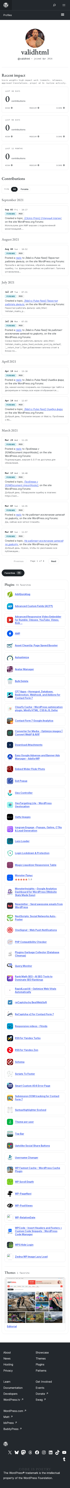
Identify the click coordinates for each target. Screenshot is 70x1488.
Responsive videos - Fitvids (31, 1026)
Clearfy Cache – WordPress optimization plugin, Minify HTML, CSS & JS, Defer (39, 709)
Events (40, 1387)
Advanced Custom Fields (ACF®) (34, 606)
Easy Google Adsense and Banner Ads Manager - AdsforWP (37, 757)
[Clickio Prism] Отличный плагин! (42, 218)
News (7, 1358)
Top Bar (19, 1133)
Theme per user (24, 1121)
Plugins (40, 1364)
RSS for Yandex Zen (26, 1050)
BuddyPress (12, 1429)
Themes (41, 1358)
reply (19, 257)
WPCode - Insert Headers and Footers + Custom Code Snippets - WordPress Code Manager (38, 1231)
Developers (10, 1393)
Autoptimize (22, 657)
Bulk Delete (21, 681)
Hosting (8, 1364)
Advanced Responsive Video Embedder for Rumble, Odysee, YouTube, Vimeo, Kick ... (38, 620)
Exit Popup (21, 780)
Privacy (8, 1370)
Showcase (42, 1352)
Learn (6, 1381)
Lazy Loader (22, 841)
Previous (19, 561)
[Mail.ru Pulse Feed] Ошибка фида (43, 409)
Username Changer (26, 1157)
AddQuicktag (22, 594)
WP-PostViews (24, 1205)
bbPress (10, 1423)
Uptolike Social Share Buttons (32, 1145)
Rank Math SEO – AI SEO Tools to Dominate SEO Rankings (33, 978)
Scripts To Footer (25, 1073)
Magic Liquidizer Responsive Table (35, 864)
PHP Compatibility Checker (31, 941)
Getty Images (23, 816)
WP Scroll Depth (24, 1181)
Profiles (7, 15)
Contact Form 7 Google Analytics (34, 720)
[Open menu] (64, 5)
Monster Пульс (24, 875)
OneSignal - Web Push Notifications (36, 930)
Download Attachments (28, 744)
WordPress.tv (13, 1399)
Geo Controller (24, 792)
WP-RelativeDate (25, 1217)
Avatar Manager (24, 669)
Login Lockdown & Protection (32, 853)
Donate (42, 1393)
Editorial (12, 1326)
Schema (19, 1061)
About (7, 1352)
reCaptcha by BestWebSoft (31, 1002)
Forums (24, 189)
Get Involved (44, 1381)
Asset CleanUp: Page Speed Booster (36, 645)
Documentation (13, 1387)
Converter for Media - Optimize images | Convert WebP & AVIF (39, 733)
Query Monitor (23, 965)
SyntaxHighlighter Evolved (30, 1109)
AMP (17, 633)
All (14, 189)
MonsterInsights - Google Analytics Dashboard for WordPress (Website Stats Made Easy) (36, 892)
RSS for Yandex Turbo (28, 1038)
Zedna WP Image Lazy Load (31, 1256)
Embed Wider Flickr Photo (30, 768)
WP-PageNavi (23, 1193)
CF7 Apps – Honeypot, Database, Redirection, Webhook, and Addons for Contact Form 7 (37, 694)
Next (53, 561)
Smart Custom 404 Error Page (32, 1085)
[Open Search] (54, 5)
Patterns (41, 1370)
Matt (8, 1417)
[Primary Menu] (62, 15)
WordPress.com (15, 1411)
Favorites (12, 573)
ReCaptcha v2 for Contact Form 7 (34, 1014)
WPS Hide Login (24, 1244)
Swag (41, 1399)
